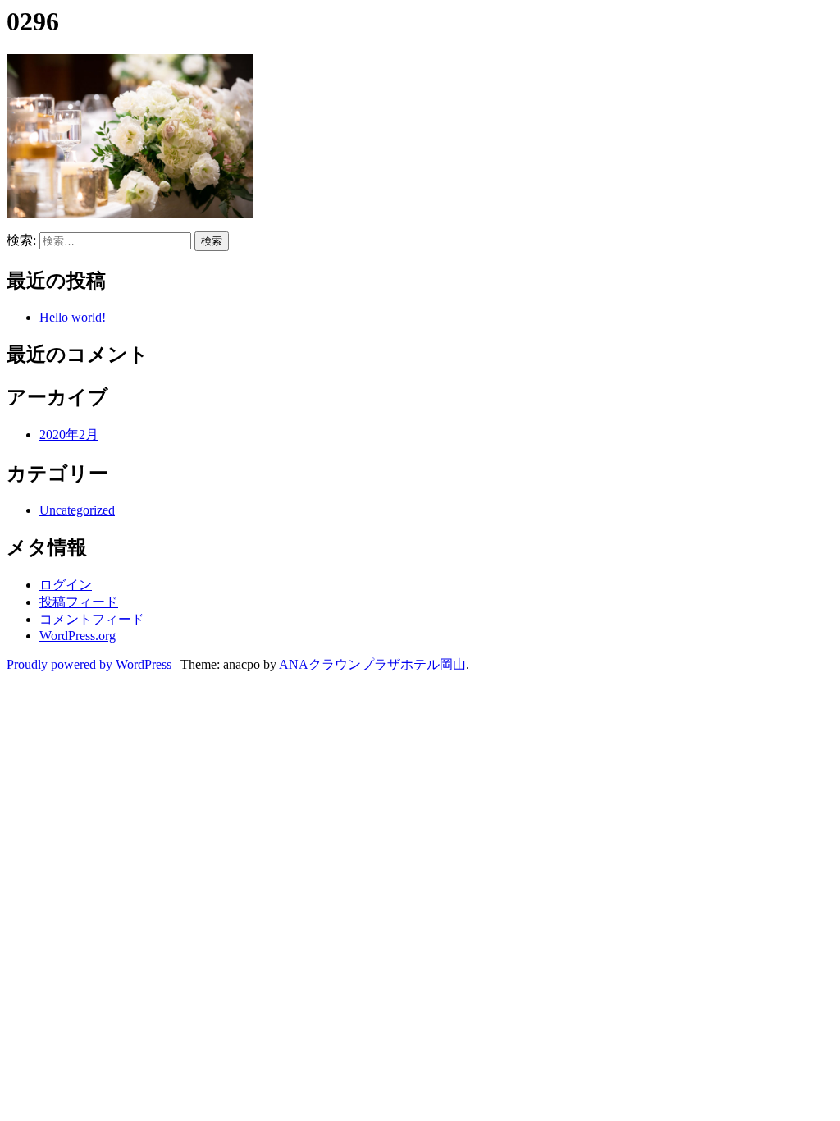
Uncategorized (77, 510)
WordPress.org (77, 636)
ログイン (65, 585)
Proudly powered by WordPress (91, 664)
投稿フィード (78, 602)
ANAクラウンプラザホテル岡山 (372, 664)
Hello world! (72, 317)
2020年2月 (68, 435)
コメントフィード (91, 619)
